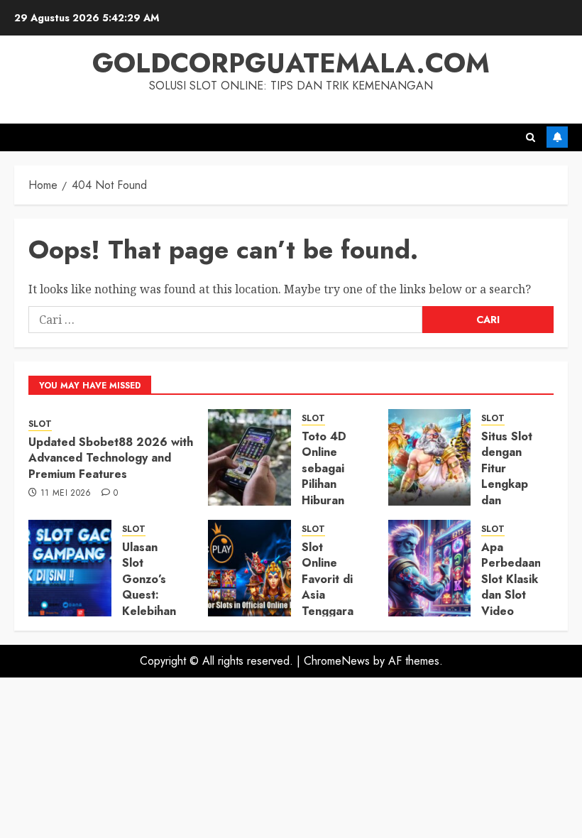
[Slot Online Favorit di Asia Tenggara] (249, 568)
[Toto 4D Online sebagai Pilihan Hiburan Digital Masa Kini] (249, 457)
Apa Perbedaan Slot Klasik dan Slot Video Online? (511, 587)
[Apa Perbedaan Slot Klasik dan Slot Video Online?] (429, 568)
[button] (530, 137)
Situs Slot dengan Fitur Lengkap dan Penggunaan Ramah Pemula (514, 492)
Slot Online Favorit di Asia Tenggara (327, 579)
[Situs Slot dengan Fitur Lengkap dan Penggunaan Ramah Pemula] (429, 457)
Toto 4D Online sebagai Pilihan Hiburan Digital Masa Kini (327, 484)
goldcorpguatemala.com (291, 62)
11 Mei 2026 (66, 493)
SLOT (40, 424)
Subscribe (557, 137)
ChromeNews (337, 661)
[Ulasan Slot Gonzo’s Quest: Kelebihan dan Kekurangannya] (69, 568)
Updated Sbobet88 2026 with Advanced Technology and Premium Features (110, 458)
